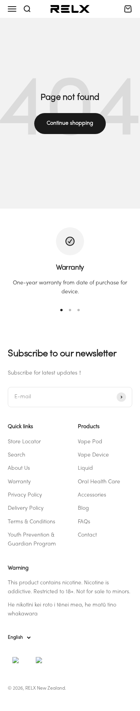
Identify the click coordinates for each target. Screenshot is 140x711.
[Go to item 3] (78, 310)
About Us (19, 468)
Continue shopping (70, 123)
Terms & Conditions (31, 522)
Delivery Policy (26, 508)
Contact (87, 535)
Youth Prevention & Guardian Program (32, 539)
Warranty (19, 481)
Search (16, 455)
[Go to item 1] (61, 310)
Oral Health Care (99, 481)
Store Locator (24, 441)
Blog (83, 508)
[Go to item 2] (70, 310)
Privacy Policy (25, 495)
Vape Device (93, 455)
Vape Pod (90, 441)
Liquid (85, 468)
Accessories (92, 495)
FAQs (84, 522)
